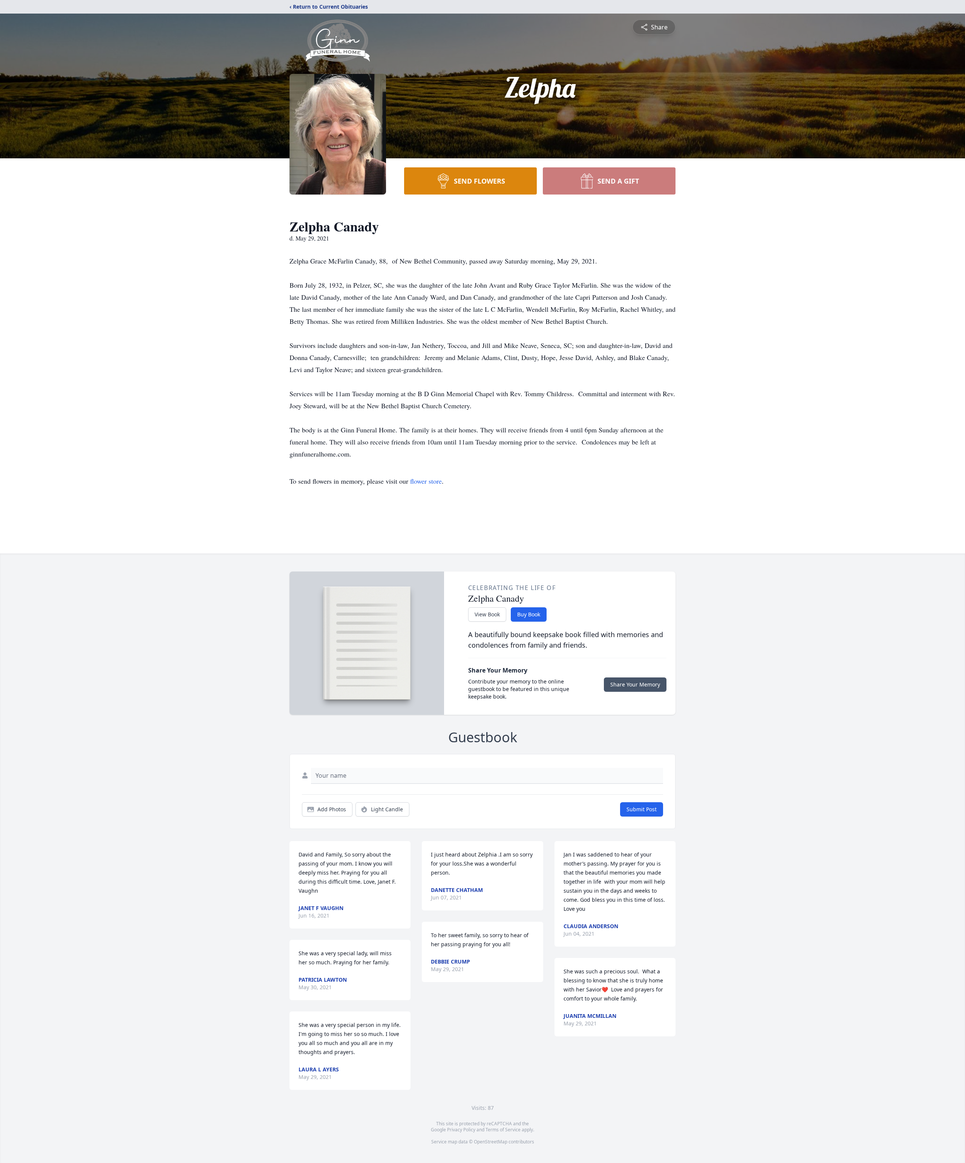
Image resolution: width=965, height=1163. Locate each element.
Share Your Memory (635, 684)
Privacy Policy (461, 1129)
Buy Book (528, 614)
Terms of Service (503, 1129)
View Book (487, 614)
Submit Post (641, 809)
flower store (426, 481)
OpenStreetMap (490, 1141)
